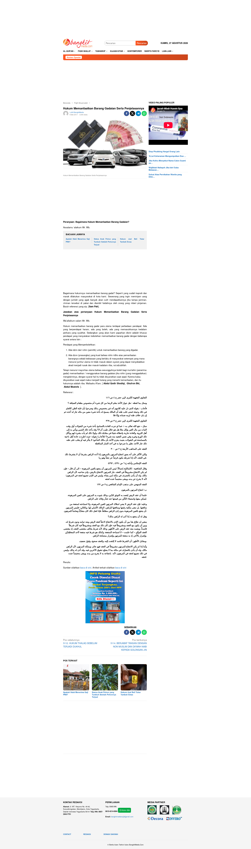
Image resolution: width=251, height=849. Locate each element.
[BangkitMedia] (78, 42)
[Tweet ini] (132, 113)
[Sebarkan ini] (126, 113)
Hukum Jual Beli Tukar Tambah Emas (131, 693)
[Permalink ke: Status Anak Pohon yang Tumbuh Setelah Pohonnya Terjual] (105, 677)
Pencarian (142, 43)
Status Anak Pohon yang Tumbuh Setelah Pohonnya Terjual (105, 242)
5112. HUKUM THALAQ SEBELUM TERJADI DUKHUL (80, 643)
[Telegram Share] (138, 113)
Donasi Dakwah (111, 834)
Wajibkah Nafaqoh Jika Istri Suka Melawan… (164, 168)
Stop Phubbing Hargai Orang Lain (164, 151)
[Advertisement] (125, 18)
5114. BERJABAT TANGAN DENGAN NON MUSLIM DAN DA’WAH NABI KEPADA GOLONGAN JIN (129, 644)
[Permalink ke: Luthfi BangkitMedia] (65, 113)
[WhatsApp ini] (144, 113)
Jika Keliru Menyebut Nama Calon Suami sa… (167, 161)
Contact (67, 834)
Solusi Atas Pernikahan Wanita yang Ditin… (165, 175)
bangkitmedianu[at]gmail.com (122, 816)
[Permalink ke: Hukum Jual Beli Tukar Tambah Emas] (134, 677)
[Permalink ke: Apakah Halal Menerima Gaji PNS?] (76, 677)
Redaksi (87, 834)
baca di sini (85, 567)
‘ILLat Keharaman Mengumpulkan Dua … (167, 156)
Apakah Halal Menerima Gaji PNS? (75, 693)
